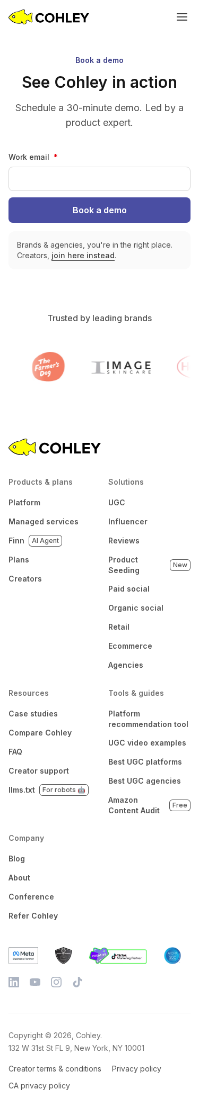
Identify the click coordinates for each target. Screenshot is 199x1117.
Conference (31, 896)
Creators (25, 578)
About (19, 877)
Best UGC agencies (144, 780)
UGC (116, 502)
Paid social (129, 588)
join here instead (83, 255)
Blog (16, 858)
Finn (33, 540)
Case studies (33, 713)
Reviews (124, 540)
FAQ (15, 751)
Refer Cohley (33, 915)
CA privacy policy (39, 1085)
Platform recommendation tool (148, 719)
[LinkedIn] (13, 982)
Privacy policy (136, 1068)
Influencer (128, 521)
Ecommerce (130, 645)
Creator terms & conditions (54, 1068)
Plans (18, 559)
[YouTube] (35, 982)
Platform (24, 502)
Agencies (125, 664)
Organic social (135, 607)
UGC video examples (147, 742)
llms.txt (46, 789)
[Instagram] (56, 982)
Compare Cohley (40, 732)
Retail (118, 626)
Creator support (38, 770)
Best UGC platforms (145, 761)
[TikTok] (77, 982)
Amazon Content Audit (148, 805)
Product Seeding (148, 565)
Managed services (43, 521)
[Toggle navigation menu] (182, 17)
